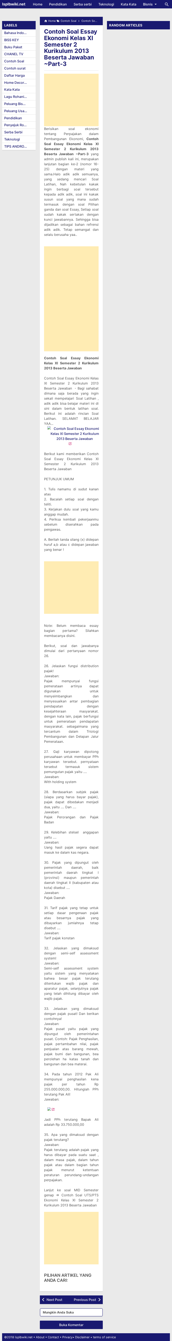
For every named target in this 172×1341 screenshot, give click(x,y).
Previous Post (85, 1300)
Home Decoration (18, 82)
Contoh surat (15, 68)
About (40, 1337)
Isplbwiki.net (13, 4)
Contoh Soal (14, 61)
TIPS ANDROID (15, 146)
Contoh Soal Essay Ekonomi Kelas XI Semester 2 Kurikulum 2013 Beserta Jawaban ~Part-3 (70, 47)
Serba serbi (83, 4)
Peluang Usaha (16, 111)
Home (37, 4)
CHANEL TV (13, 54)
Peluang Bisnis (16, 104)
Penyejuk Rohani (17, 125)
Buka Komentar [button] (71, 1325)
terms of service (104, 1337)
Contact (53, 1337)
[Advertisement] (71, 100)
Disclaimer (82, 1337)
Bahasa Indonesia (18, 33)
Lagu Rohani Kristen (20, 96)
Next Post (54, 1300)
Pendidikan (58, 4)
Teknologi (106, 4)
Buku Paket (13, 47)
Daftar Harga (14, 75)
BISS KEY (11, 40)
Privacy (67, 1337)
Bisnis (148, 4)
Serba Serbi (13, 132)
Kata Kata (128, 4)
